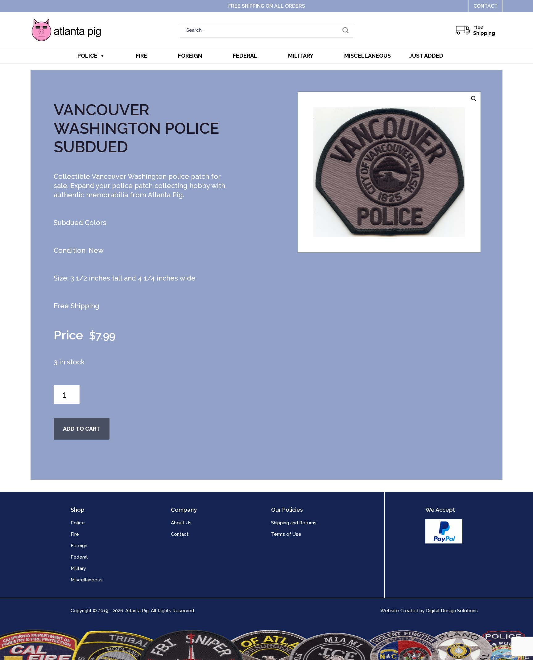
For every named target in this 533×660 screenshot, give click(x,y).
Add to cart (81, 428)
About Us (181, 523)
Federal (245, 55)
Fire (141, 55)
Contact (485, 6)
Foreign (190, 55)
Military (300, 55)
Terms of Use (286, 534)
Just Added (426, 55)
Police (87, 55)
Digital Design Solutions (452, 610)
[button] (473, 98)
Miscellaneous (367, 55)
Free (484, 30)
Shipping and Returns (293, 523)
